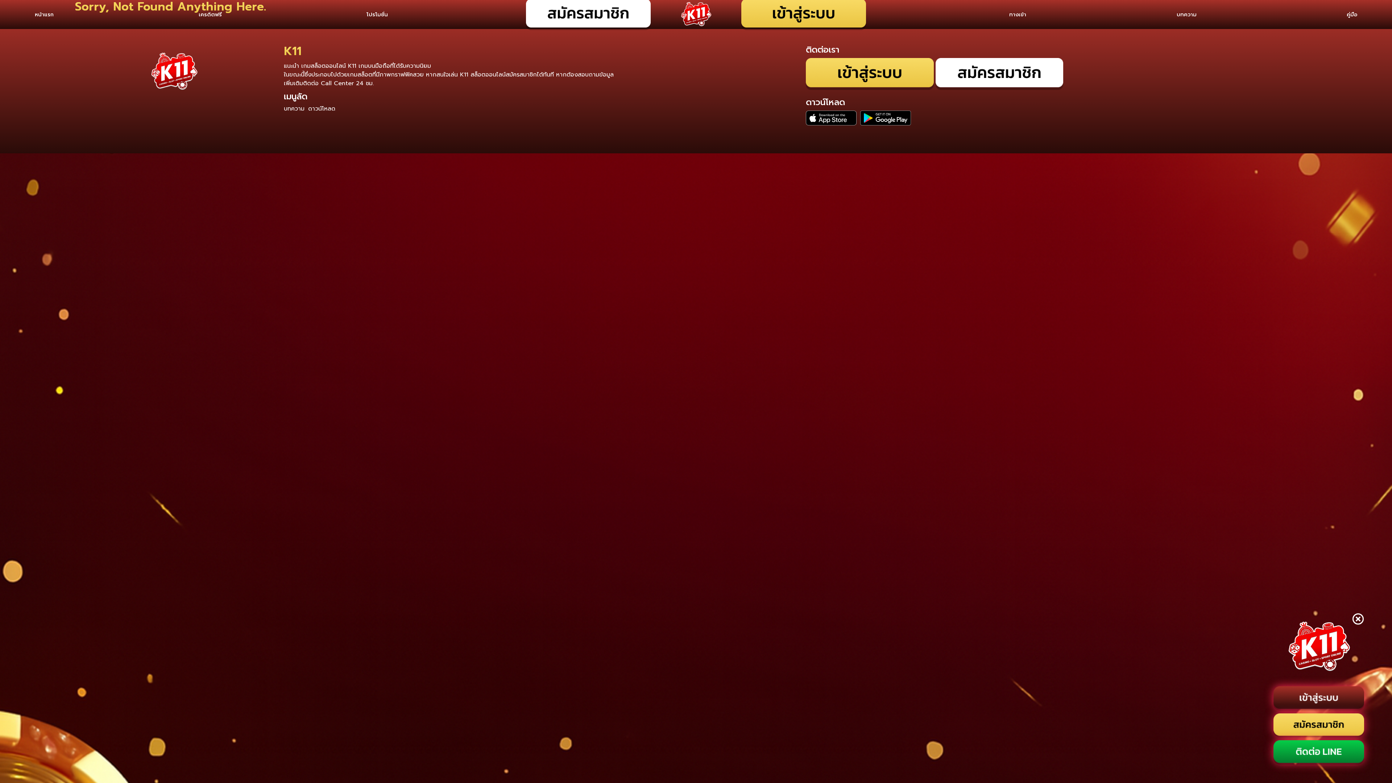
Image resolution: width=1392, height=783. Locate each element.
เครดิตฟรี (210, 14)
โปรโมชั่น (377, 14)
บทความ (1187, 14)
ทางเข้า (1017, 14)
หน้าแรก (44, 14)
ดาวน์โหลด (321, 108)
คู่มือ (1352, 14)
